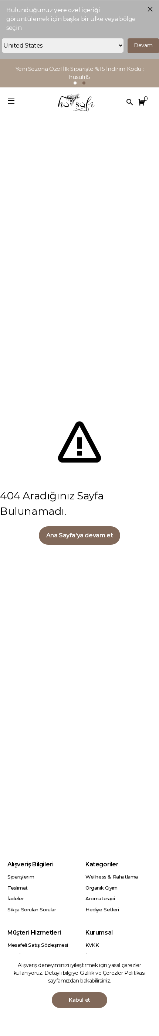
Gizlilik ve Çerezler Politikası (113, 973)
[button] (143, 102)
